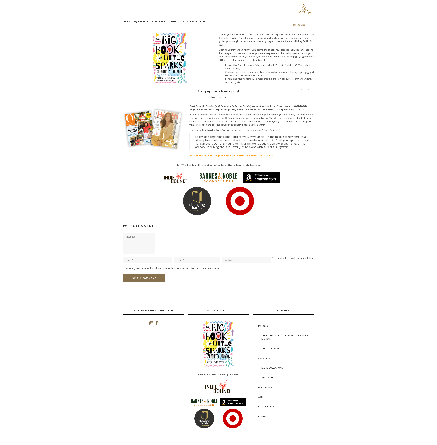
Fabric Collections (272, 367)
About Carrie (303, 73)
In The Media (303, 89)
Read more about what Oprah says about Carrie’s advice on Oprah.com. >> (231, 155)
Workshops (302, 57)
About (261, 396)
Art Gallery (268, 377)
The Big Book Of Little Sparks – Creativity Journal (284, 337)
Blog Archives (266, 406)
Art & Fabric (303, 41)
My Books (299, 25)
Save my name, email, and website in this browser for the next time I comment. (173, 268)
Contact (300, 106)
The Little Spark (270, 348)
